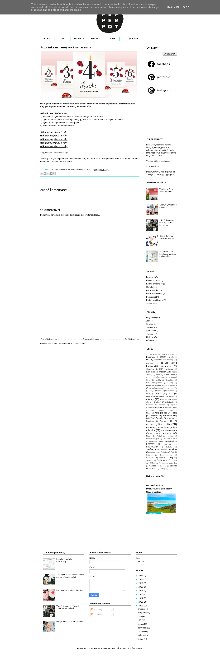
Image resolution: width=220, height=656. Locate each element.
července (142, 628)
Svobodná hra (166, 455)
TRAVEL (111, 39)
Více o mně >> (152, 166)
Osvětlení (150, 287)
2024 (141, 576)
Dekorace (150, 277)
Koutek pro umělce (154, 284)
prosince (142, 609)
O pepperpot (141, 561)
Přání (148, 436)
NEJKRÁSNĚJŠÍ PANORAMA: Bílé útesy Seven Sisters (159, 488)
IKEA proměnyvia (166, 369)
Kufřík (174, 388)
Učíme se (150, 340)
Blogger (139, 648)
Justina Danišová (170, 375)
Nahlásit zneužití (155, 476)
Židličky (162, 469)
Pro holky (71, 170)
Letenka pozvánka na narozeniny (65, 560)
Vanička (174, 463)
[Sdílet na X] (47, 173)
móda (158, 393)
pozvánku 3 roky (58, 135)
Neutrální (163, 399)
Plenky (148, 413)
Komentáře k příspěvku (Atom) (72, 344)
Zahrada (150, 303)
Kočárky (162, 377)
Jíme (148, 321)
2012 (141, 606)
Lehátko (159, 391)
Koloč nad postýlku (154, 383)
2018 (141, 587)
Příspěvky (97, 610)
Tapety (170, 457)
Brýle (172, 354)
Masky (148, 394)
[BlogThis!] (44, 173)
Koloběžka (169, 380)
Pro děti (164, 424)
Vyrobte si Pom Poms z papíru (166, 190)
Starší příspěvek (132, 339)
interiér (162, 371)
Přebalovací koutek (154, 300)
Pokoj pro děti (152, 290)
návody (150, 399)
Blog (138, 558)
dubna (141, 639)
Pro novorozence (169, 430)
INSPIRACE (79, 39)
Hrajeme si (151, 317)
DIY (62, 39)
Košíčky (170, 383)
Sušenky (149, 455)
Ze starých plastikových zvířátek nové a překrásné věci (70, 576)
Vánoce (152, 466)
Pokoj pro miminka (154, 294)
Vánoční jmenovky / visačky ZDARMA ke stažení (168, 222)
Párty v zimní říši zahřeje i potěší (70, 622)
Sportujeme (151, 331)
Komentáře (98, 615)
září (140, 620)
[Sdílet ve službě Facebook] (51, 173)
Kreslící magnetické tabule (159, 388)
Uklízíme (150, 337)
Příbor (161, 441)
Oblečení (157, 402)
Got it (186, 7)
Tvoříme (149, 334)
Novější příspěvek (49, 339)
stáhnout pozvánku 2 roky (53, 132)
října (140, 616)
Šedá (161, 458)
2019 (141, 583)
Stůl (172, 452)
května (141, 635)
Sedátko (169, 447)
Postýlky (159, 418)
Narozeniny (169, 396)
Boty (163, 354)
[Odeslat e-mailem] (41, 173)
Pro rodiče (154, 433)
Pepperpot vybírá (156, 410)
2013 (141, 602)
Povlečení (170, 418)
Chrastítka (150, 369)
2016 (141, 594)
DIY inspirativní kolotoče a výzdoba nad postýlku (167, 254)
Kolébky (158, 380)
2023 (141, 579)
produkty (167, 433)
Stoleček (164, 452)
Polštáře (149, 418)
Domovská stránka (91, 339)
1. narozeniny (151, 354)
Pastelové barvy (171, 407)
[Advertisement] (89, 311)
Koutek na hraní (153, 280)
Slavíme (149, 324)
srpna (140, 624)
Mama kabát (169, 391)
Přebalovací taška (170, 439)
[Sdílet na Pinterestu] (54, 173)
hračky (149, 366)
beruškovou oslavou (49, 161)
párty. (69, 161)
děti (172, 357)
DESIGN (46, 39)
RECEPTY (95, 39)
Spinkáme (150, 327)
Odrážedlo (169, 402)
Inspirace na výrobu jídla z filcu (69, 590)
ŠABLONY (133, 39)
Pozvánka (54, 170)
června (141, 631)
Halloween (150, 363)
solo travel (161, 449)
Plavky (171, 410)
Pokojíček (150, 297)
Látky (151, 391)
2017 (141, 591)
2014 (141, 598)
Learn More (173, 7)
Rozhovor (167, 444)
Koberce (152, 377)
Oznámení (162, 405)
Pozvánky (63, 170)
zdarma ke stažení (83, 170)
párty (157, 407)
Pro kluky (164, 427)
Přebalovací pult (152, 439)
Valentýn (165, 463)
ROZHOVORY (152, 447)
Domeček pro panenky (163, 360)
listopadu (142, 613)
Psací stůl (170, 441)
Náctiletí (158, 396)
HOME (164, 363)
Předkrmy (152, 441)
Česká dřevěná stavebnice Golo (166, 237)
